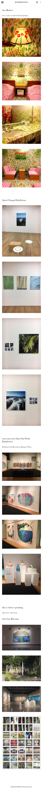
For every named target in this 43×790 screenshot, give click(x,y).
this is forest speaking (12, 607)
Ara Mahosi (7, 10)
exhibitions (21, 2)
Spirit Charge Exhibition (14, 200)
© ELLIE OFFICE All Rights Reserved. (21, 787)
